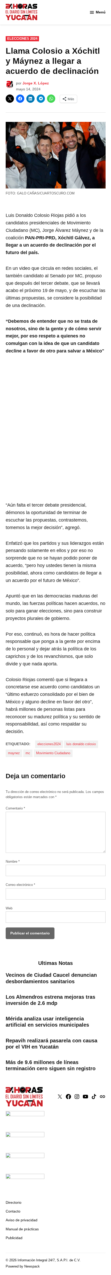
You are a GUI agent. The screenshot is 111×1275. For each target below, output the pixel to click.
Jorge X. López (35, 83)
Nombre (13, 861)
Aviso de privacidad (21, 1220)
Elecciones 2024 (22, 39)
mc (28, 753)
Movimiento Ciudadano (53, 753)
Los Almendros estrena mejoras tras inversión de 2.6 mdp (50, 1000)
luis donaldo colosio (81, 744)
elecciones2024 (49, 744)
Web (9, 908)
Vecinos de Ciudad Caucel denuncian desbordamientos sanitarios (51, 978)
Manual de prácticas (22, 1229)
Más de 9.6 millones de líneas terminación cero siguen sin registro (51, 1065)
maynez (14, 753)
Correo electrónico (20, 885)
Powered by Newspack (23, 1266)
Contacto (13, 1211)
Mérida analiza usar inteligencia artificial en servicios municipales (47, 1022)
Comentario (15, 808)
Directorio (13, 1202)
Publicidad (14, 1238)
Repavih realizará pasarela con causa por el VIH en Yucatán (51, 1044)
